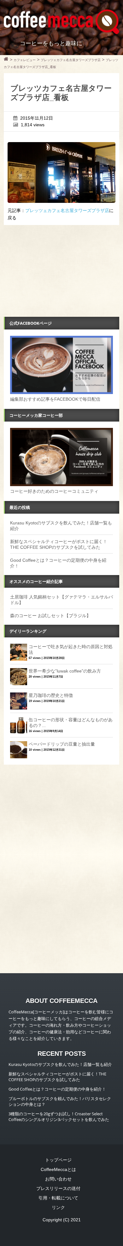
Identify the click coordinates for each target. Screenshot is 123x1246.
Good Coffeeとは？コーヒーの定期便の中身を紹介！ (57, 1089)
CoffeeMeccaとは (58, 1169)
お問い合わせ (58, 1178)
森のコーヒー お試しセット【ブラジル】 (50, 615)
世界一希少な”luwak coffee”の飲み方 (65, 670)
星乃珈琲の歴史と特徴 (51, 695)
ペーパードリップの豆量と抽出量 (62, 744)
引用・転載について (58, 1197)
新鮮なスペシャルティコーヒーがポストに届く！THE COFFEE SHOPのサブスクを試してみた (57, 1076)
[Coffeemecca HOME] (6, 60)
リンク (58, 1207)
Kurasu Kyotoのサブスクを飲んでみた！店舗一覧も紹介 (60, 1064)
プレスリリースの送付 (58, 1188)
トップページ (58, 1159)
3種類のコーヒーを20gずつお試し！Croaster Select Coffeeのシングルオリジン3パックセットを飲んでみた (59, 1116)
